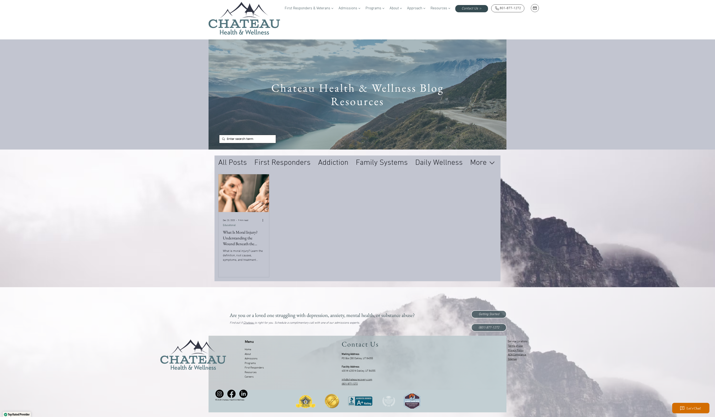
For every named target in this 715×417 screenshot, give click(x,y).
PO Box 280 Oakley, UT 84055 (357, 358)
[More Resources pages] (449, 8)
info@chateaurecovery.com (357, 379)
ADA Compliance (517, 354)
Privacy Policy (516, 350)
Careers (249, 376)
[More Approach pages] (424, 8)
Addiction (333, 162)
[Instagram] (219, 394)
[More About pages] (401, 8)
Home (248, 349)
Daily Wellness (439, 162)
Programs (250, 363)
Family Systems (382, 162)
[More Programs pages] (383, 8)
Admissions (251, 358)
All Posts (232, 162)
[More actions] (264, 220)
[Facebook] (231, 394)
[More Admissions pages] (359, 8)
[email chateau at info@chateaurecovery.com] (535, 8)
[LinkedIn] (243, 394)
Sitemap (512, 359)
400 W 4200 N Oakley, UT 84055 (358, 371)
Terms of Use (515, 346)
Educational (229, 225)
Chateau (249, 323)
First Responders (282, 162)
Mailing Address (350, 354)
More (478, 162)
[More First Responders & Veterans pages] (332, 8)
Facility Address (350, 366)
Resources (251, 372)
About (248, 354)
